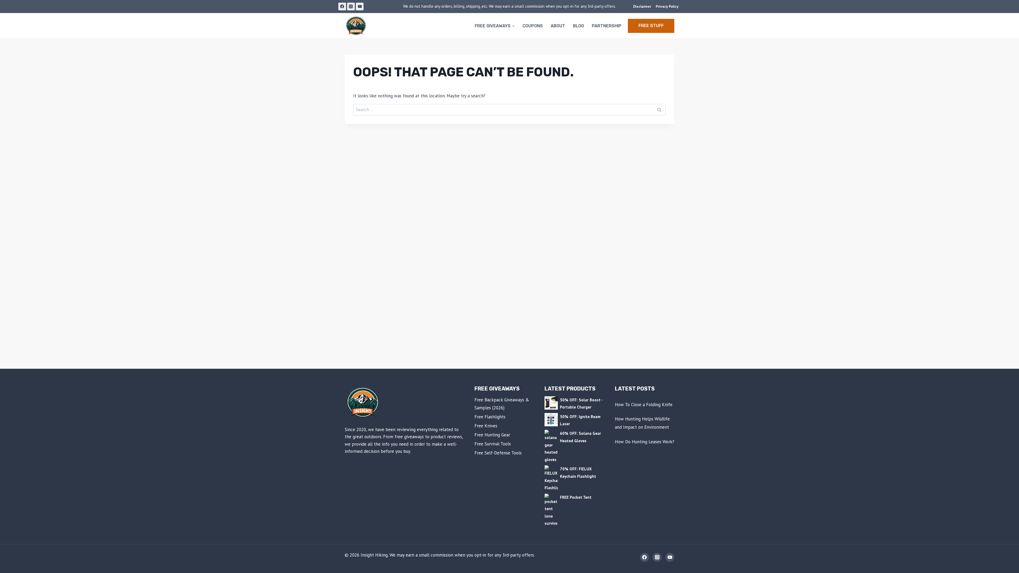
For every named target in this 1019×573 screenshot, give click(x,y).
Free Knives (485, 426)
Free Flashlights (490, 417)
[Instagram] (351, 6)
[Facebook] (342, 6)
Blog (578, 25)
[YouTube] (360, 6)
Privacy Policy (667, 6)
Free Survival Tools (492, 444)
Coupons (533, 25)
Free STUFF (651, 25)
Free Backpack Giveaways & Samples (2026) (501, 404)
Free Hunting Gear (492, 435)
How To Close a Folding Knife (643, 404)
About (558, 25)
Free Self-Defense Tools (498, 453)
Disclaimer (642, 6)
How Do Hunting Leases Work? (644, 442)
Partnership (606, 25)
